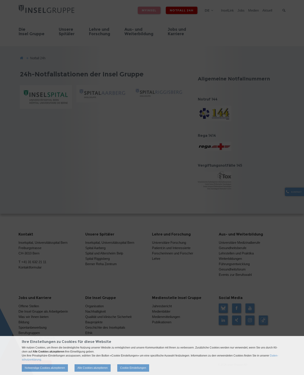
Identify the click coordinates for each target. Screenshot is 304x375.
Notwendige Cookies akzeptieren (45, 367)
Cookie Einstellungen (133, 367)
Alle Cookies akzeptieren (92, 367)
